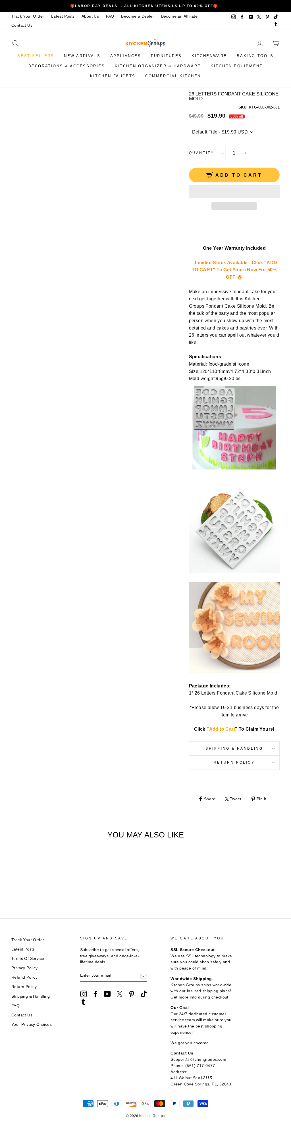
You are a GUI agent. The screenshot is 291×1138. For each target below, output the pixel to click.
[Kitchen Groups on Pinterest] (131, 994)
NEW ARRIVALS (82, 56)
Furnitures (166, 56)
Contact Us (21, 25)
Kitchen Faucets (113, 76)
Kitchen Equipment (237, 66)
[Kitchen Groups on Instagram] (83, 994)
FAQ (110, 16)
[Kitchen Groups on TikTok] (143, 994)
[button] (234, 191)
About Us (90, 16)
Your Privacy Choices (31, 1024)
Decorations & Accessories (66, 66)
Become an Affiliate (179, 16)
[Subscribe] (143, 975)
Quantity (201, 153)
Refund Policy (24, 977)
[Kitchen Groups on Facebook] (95, 994)
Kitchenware (209, 56)
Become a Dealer (137, 16)
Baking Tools (255, 56)
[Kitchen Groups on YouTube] (107, 994)
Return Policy (234, 762)
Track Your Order (27, 16)
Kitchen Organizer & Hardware (158, 66)
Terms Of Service (27, 958)
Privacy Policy (24, 968)
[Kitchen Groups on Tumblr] (83, 1001)
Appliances (125, 56)
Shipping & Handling (234, 749)
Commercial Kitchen (173, 76)
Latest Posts (63, 16)
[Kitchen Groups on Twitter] (119, 994)
